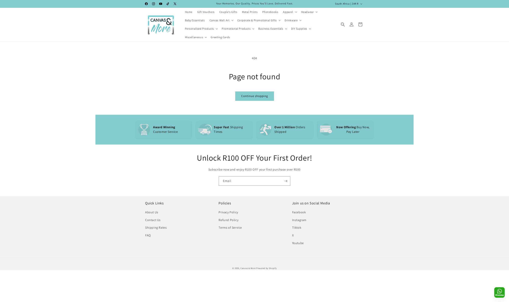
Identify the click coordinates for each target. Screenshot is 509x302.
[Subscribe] (285, 181)
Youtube (298, 243)
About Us (151, 212)
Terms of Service (230, 227)
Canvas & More (248, 268)
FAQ (148, 235)
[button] (289, 12)
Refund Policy (228, 220)
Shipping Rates (156, 227)
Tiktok (296, 227)
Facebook (299, 212)
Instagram (299, 220)
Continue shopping (254, 96)
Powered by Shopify (266, 268)
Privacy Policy (228, 212)
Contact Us (153, 220)
